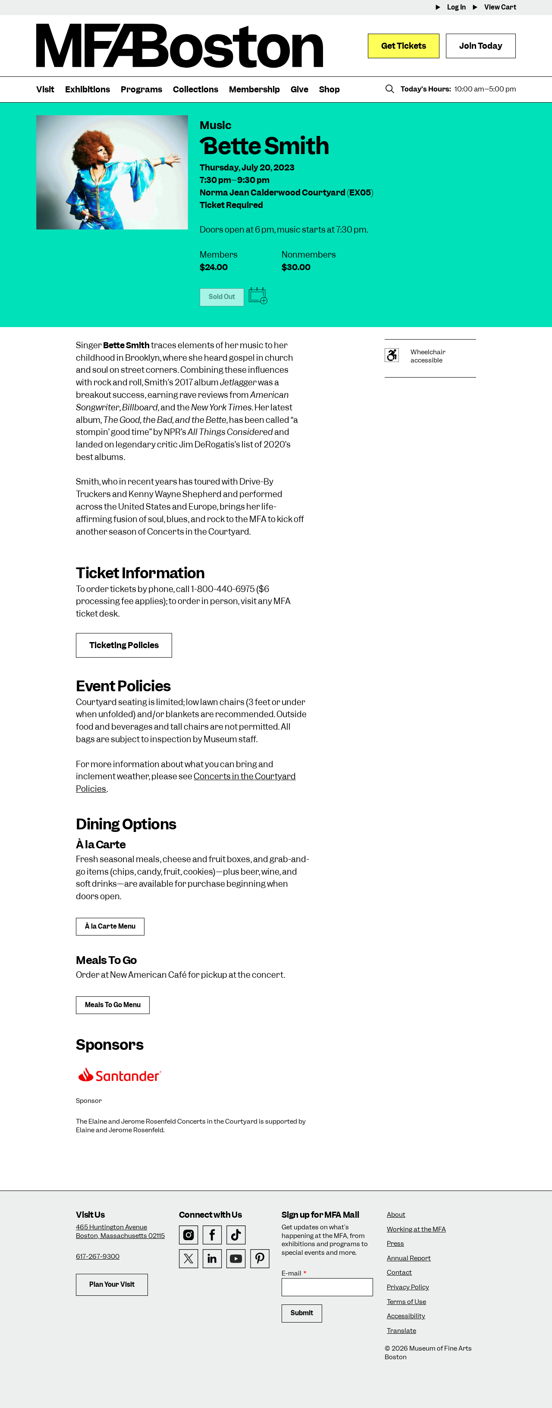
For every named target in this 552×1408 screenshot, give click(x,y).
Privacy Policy (408, 1287)
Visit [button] (45, 89)
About (396, 1215)
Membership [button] (254, 89)
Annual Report (409, 1258)
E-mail (291, 1273)
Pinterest (260, 1259)
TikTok (236, 1235)
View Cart (500, 7)
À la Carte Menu (110, 926)
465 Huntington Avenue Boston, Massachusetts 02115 (120, 1231)
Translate (401, 1331)
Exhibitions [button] (87, 89)
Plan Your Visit (112, 1284)
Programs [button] (141, 89)
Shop (329, 89)
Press (395, 1244)
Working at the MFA (416, 1229)
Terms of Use (406, 1302)
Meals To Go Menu (113, 1005)
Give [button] (299, 89)
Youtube (236, 1259)
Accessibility (406, 1316)
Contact (399, 1273)
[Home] (179, 45)
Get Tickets (403, 46)
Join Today (480, 46)
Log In (456, 7)
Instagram (188, 1235)
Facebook (212, 1235)
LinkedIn (212, 1259)
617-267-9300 (97, 1256)
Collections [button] (195, 89)
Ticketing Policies (124, 645)
